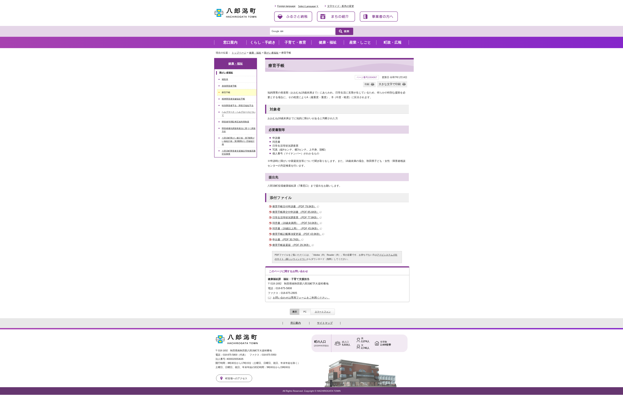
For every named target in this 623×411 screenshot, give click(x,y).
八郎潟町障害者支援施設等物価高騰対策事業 (239, 152)
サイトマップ (325, 323)
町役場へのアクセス (236, 378)
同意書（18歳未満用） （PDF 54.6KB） (295, 223)
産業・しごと (360, 42)
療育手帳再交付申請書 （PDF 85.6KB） (295, 212)
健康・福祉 (255, 52)
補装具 (225, 79)
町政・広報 (393, 42)
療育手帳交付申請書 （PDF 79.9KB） (294, 206)
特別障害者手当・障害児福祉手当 (237, 105)
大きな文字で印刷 (390, 84)
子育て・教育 (295, 42)
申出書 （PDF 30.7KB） (286, 239)
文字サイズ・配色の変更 (340, 6)
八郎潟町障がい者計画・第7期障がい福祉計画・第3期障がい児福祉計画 (238, 141)
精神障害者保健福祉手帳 (233, 99)
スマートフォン (323, 311)
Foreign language (286, 6)
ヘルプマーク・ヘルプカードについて (239, 113)
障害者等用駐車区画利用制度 (235, 122)
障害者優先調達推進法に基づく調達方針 (239, 130)
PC (304, 311)
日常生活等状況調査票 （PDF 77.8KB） (295, 217)
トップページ (239, 52)
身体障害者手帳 (229, 86)
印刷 (367, 84)
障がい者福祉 (271, 52)
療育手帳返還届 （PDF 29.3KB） (291, 245)
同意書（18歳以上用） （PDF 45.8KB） (295, 228)
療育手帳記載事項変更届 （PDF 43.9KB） (296, 234)
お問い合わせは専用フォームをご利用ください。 (301, 297)
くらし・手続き (263, 42)
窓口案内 (230, 42)
